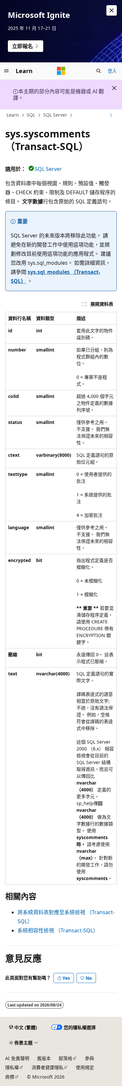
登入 (112, 71)
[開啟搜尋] (98, 71)
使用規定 (85, 1067)
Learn (13, 115)
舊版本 (44, 1058)
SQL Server (55, 115)
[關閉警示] (111, 10)
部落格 (65, 1058)
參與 (89, 1058)
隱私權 (12, 1067)
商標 (9, 1077)
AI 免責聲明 (17, 1058)
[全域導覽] (6, 71)
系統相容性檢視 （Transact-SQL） (58, 930)
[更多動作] (111, 115)
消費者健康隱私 (47, 1067)
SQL (31, 115)
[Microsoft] (61, 71)
